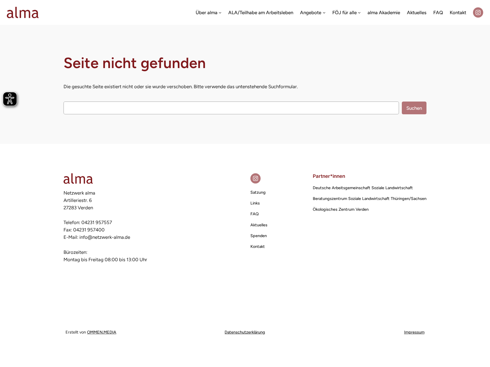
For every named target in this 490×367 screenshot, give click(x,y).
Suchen (414, 108)
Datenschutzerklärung (245, 332)
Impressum (414, 332)
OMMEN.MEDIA (101, 332)
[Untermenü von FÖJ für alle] (359, 12)
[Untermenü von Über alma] (220, 12)
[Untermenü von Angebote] (324, 12)
